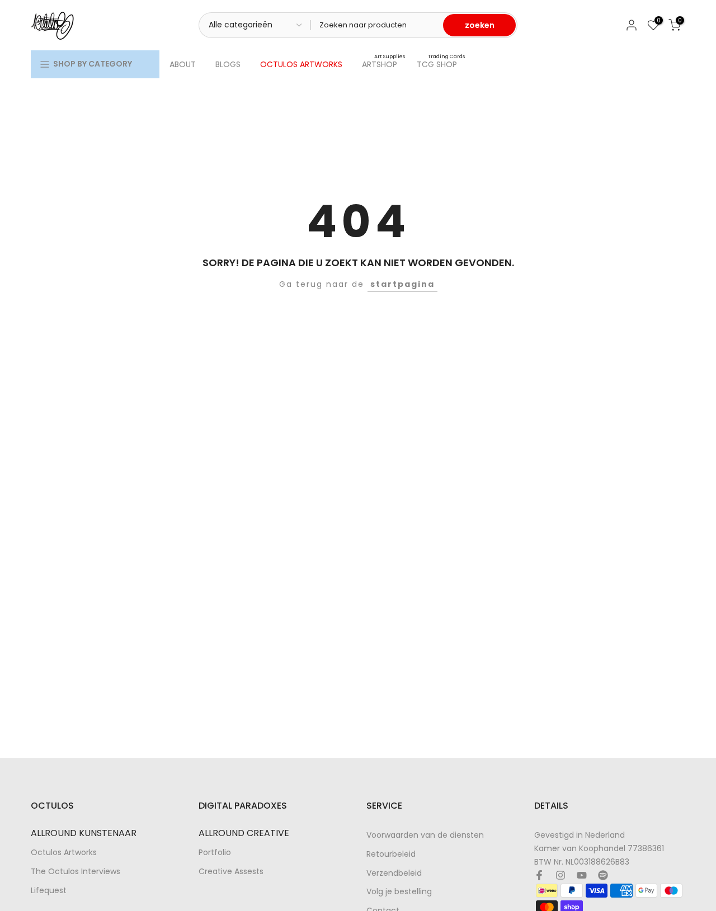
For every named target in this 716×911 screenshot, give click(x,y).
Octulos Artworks (64, 852)
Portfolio (215, 852)
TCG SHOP (441, 64)
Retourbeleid (391, 853)
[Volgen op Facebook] (539, 875)
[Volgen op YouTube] (582, 875)
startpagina (402, 284)
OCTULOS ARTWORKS (301, 64)
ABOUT (182, 64)
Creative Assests (231, 871)
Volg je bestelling (399, 891)
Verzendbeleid (394, 872)
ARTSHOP (384, 64)
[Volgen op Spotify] (603, 875)
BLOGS (228, 64)
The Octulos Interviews (75, 871)
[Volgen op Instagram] (560, 875)
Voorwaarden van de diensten (425, 835)
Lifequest (49, 890)
